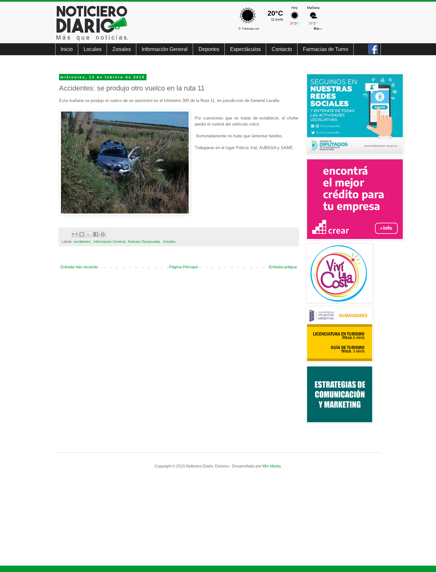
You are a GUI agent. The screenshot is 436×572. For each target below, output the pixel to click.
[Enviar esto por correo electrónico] (74, 234)
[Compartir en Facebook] (96, 234)
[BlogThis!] (82, 234)
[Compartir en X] (89, 234)
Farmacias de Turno (325, 49)
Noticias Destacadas (144, 241)
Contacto (282, 49)
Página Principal (183, 267)
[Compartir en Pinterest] (103, 234)
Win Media (271, 466)
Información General (165, 49)
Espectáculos (245, 49)
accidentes (83, 241)
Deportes (209, 49)
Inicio (67, 49)
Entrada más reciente (79, 267)
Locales (92, 49)
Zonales (121, 49)
